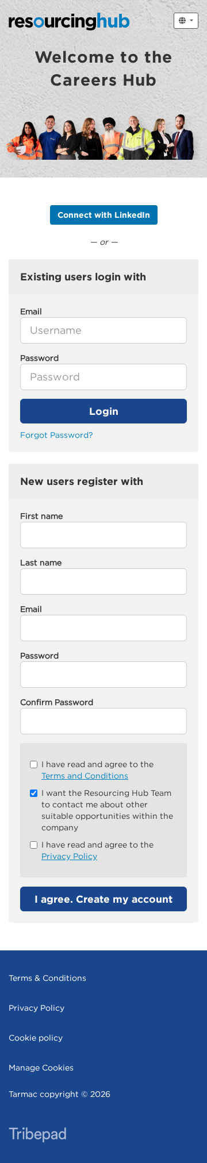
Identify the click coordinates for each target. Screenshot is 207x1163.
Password (39, 655)
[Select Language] (186, 21)
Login (103, 411)
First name (41, 516)
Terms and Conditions (84, 776)
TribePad (37, 1136)
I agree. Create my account (103, 899)
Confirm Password (56, 702)
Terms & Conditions (47, 978)
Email (31, 609)
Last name (41, 562)
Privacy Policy (69, 856)
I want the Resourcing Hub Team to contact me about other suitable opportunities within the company (107, 810)
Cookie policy (36, 1038)
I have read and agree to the (97, 770)
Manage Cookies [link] (41, 1067)
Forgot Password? (56, 435)
